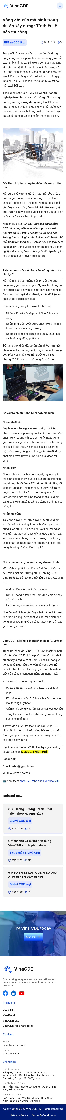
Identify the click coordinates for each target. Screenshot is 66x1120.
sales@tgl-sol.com (14, 1045)
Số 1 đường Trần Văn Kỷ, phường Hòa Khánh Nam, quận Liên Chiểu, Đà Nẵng (28, 1099)
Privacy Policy (19, 1115)
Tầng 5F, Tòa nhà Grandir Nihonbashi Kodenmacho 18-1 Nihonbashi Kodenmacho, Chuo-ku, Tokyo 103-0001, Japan (29, 1075)
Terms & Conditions (43, 1115)
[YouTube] (21, 993)
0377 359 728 (11, 1053)
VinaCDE (8, 1010)
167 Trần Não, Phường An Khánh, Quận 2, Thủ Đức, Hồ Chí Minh (29, 1088)
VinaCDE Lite (11, 1020)
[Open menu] (60, 5)
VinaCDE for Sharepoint (18, 1025)
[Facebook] (5, 993)
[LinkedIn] (13, 993)
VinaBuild (9, 1015)
